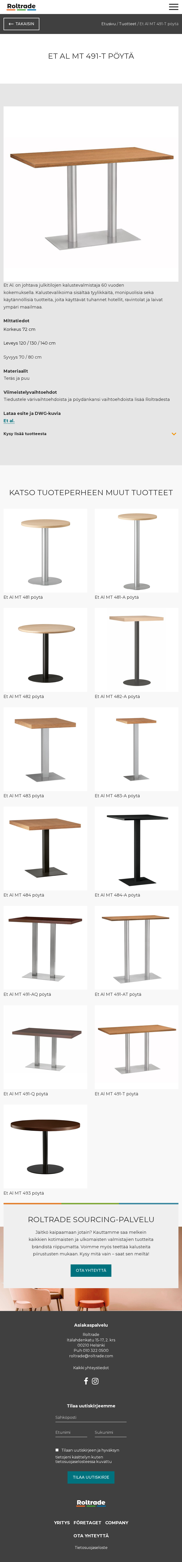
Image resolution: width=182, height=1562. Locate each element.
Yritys (62, 1522)
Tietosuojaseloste (91, 1547)
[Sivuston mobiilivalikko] (173, 7)
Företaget (87, 1522)
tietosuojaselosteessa (75, 1461)
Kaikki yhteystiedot (91, 1368)
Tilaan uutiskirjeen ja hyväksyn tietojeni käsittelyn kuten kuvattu (87, 1456)
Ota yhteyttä (91, 1270)
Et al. (9, 420)
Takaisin (24, 24)
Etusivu (108, 24)
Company (116, 1522)
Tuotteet (127, 24)
